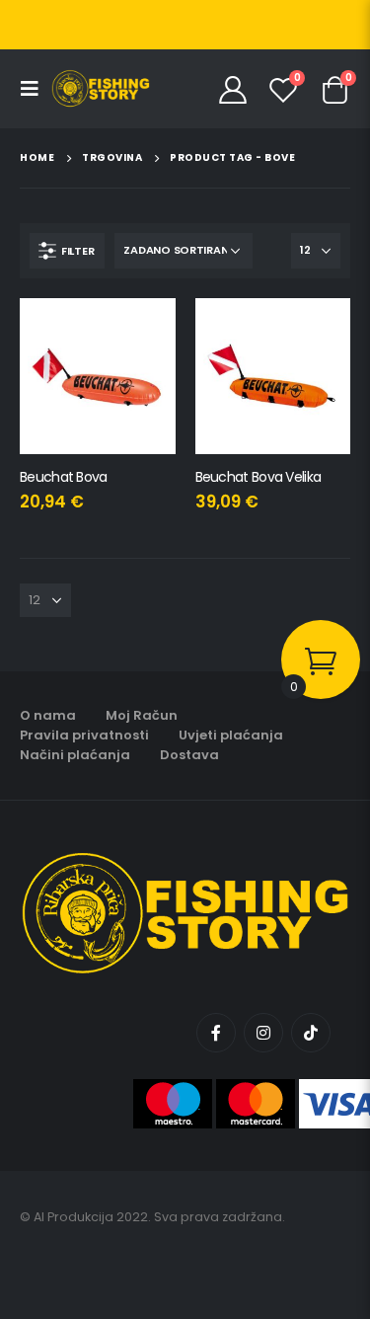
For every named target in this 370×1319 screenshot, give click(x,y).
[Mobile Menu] (35, 89)
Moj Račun (142, 715)
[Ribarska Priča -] (100, 89)
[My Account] (233, 89)
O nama (48, 715)
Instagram (263, 1032)
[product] (98, 376)
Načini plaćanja (75, 754)
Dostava (189, 754)
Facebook (216, 1032)
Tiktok (311, 1032)
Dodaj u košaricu (143, 331)
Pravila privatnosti (84, 735)
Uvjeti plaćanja (231, 735)
